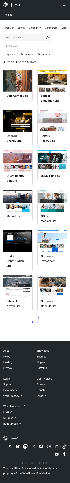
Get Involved (44, 378)
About (6, 350)
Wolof (14, 438)
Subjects (42, 54)
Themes (7, 14)
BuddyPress (12, 423)
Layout (9, 54)
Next (35, 322)
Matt (7, 412)
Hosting (8, 362)
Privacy (7, 368)
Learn (6, 378)
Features (25, 54)
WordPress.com (14, 406)
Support (8, 384)
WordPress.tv (13, 395)
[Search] (47, 37)
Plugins (41, 362)
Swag (42, 395)
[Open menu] (65, 5)
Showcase (43, 350)
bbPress (9, 418)
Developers (10, 390)
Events (41, 384)
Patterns (42, 368)
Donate (43, 390)
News (6, 356)
